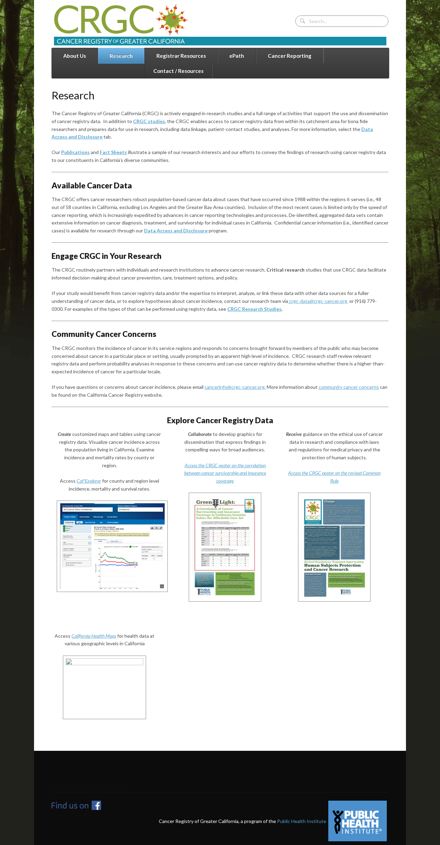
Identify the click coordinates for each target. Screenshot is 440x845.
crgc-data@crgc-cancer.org (318, 301)
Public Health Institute (301, 821)
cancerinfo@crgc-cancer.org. (235, 387)
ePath (236, 56)
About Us (74, 56)
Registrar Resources (181, 56)
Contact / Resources (178, 71)
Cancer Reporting (290, 56)
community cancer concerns (349, 387)
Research (121, 56)
